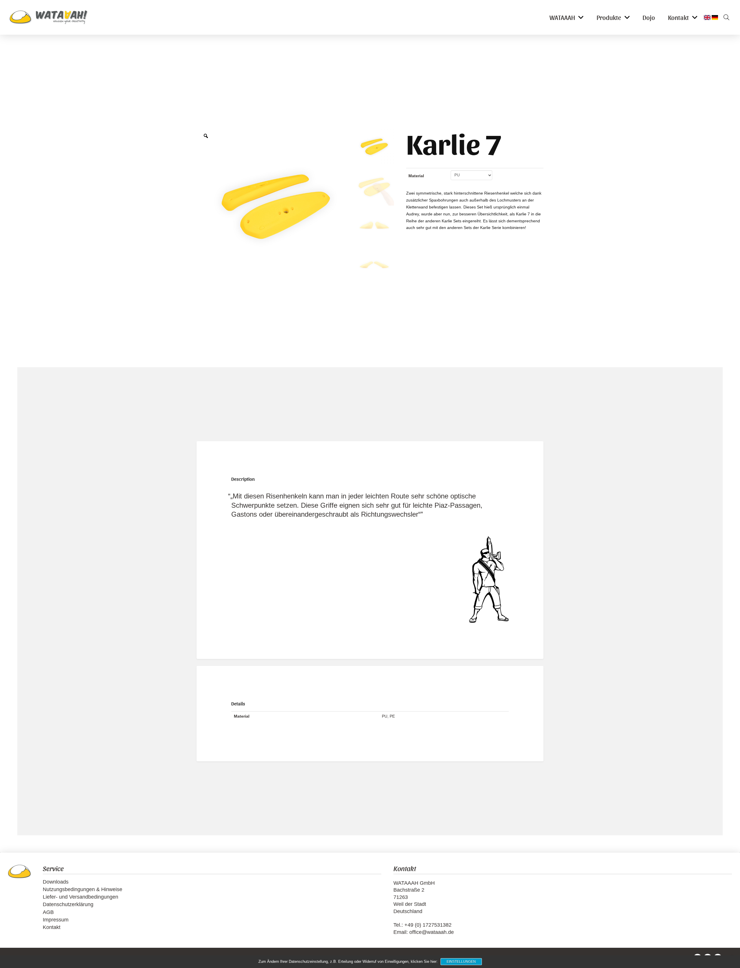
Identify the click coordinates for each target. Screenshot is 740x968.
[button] (724, 17)
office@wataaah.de (431, 932)
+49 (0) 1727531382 (428, 925)
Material (416, 175)
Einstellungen (461, 962)
